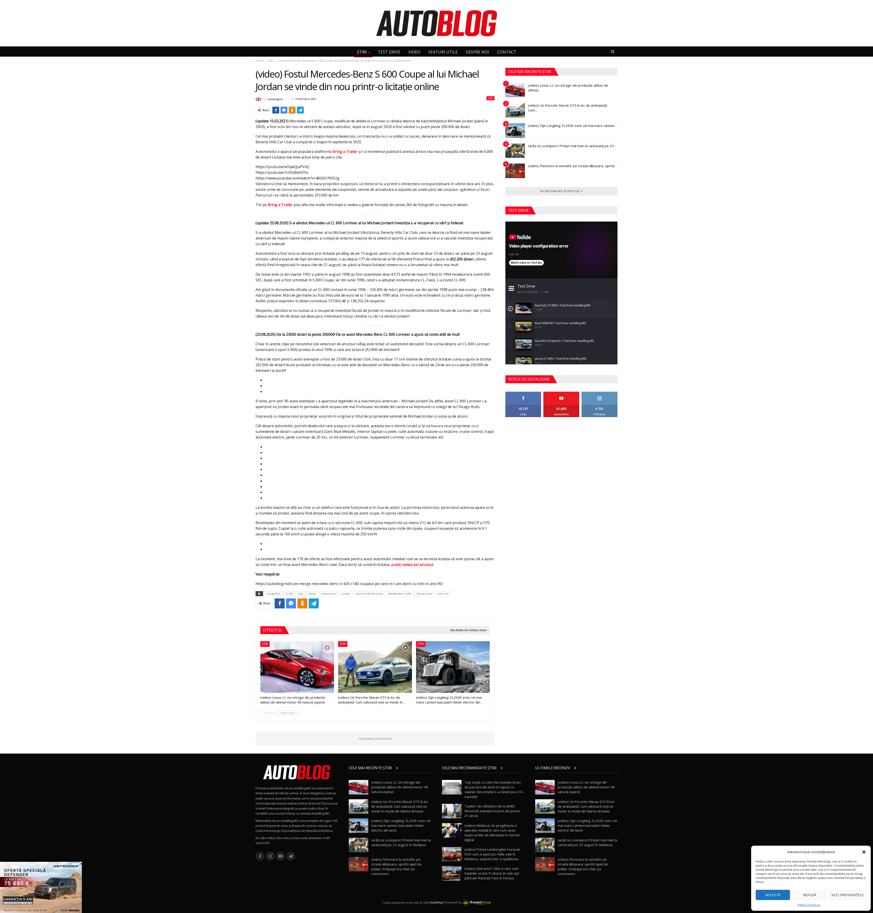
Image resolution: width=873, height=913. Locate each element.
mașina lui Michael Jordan (369, 593)
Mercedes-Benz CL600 (399, 593)
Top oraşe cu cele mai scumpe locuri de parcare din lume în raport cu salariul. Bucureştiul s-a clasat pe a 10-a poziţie (494, 789)
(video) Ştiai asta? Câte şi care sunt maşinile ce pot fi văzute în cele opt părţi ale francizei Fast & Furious (491, 873)
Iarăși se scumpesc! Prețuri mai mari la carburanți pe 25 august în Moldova (401, 842)
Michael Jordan (424, 593)
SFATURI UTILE (443, 52)
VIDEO (414, 52)
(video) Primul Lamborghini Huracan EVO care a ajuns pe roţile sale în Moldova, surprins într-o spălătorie (492, 854)
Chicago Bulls (273, 593)
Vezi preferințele (847, 895)
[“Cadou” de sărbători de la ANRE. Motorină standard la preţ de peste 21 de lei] (452, 811)
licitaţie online (328, 593)
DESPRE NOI (477, 52)
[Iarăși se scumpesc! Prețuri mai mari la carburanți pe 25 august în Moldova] (515, 151)
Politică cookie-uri (808, 905)
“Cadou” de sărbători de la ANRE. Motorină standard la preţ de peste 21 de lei (492, 811)
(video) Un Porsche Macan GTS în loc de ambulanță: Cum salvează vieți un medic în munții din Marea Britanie (399, 806)
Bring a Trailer (345, 151)
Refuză (809, 895)
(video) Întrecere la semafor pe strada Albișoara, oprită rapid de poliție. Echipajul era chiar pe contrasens (396, 866)
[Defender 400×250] (41, 887)
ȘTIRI (362, 52)
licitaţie (312, 593)
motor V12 (443, 593)
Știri (490, 98)
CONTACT (506, 52)
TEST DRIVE (389, 52)
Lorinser (346, 593)
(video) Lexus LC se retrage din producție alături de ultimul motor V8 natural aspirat (399, 787)
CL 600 (289, 593)
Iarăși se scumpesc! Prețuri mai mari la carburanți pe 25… (572, 146)
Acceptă (772, 895)
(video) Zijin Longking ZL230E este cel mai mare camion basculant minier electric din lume (400, 825)
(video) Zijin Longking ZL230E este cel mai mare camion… (572, 125)
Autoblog (436, 902)
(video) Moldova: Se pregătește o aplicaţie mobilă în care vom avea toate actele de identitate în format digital (492, 832)
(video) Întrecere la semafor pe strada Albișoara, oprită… (572, 166)
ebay (300, 593)
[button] (864, 852)
